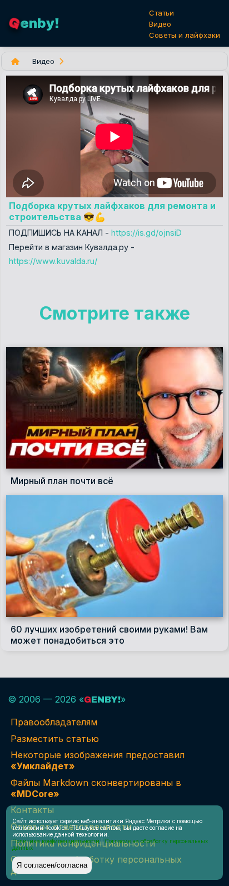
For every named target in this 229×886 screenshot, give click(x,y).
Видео (160, 23)
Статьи (161, 12)
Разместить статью (55, 738)
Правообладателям (54, 722)
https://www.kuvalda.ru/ (53, 261)
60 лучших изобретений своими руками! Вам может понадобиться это (109, 635)
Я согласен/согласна (52, 865)
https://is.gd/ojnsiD (146, 232)
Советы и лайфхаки (184, 35)
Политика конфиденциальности (55, 841)
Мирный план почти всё (62, 480)
